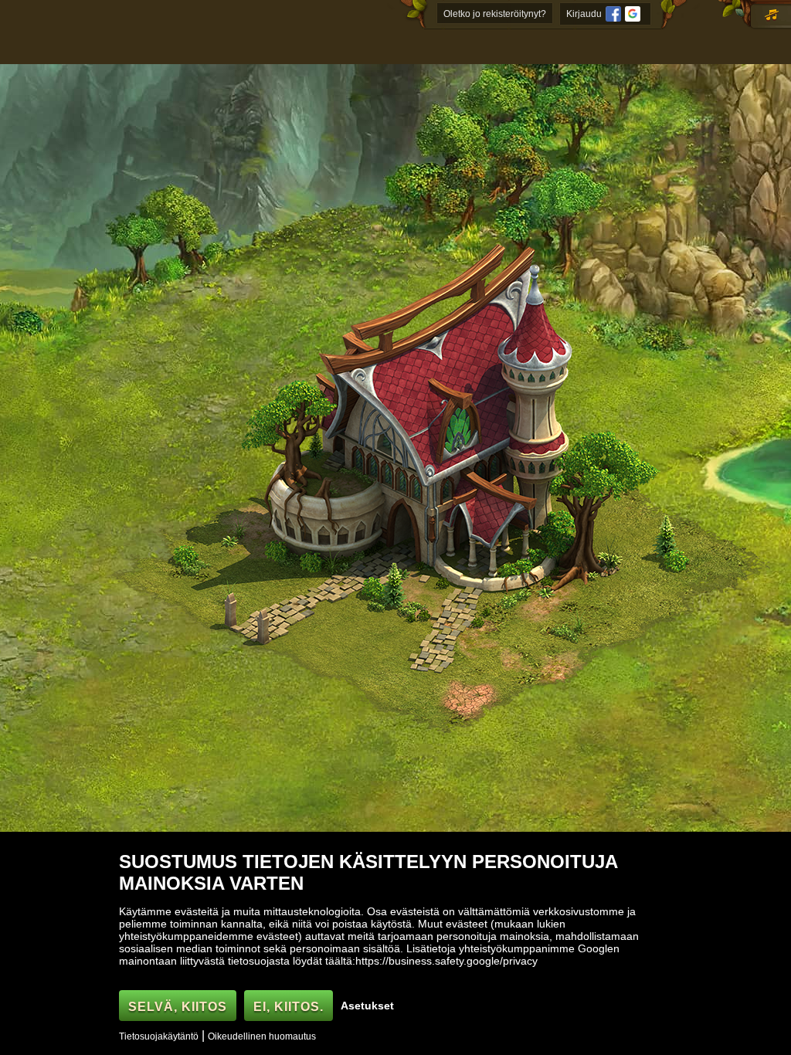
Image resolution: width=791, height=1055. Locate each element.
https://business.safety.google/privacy (446, 961)
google (632, 14)
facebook (613, 14)
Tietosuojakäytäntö (159, 1036)
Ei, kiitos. (288, 1006)
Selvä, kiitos (177, 1006)
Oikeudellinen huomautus (262, 1036)
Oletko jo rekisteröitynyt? (494, 13)
